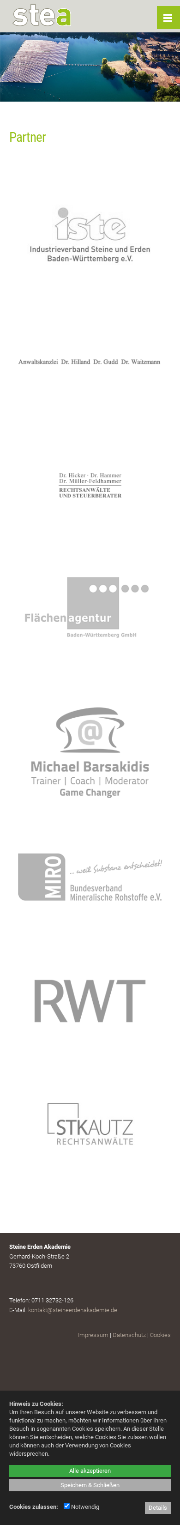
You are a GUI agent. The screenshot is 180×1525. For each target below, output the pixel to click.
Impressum (93, 1334)
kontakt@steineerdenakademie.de (72, 1310)
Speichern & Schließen (90, 1485)
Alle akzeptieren (90, 1470)
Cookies (160, 1334)
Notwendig (84, 1506)
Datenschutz (129, 1334)
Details (158, 1507)
